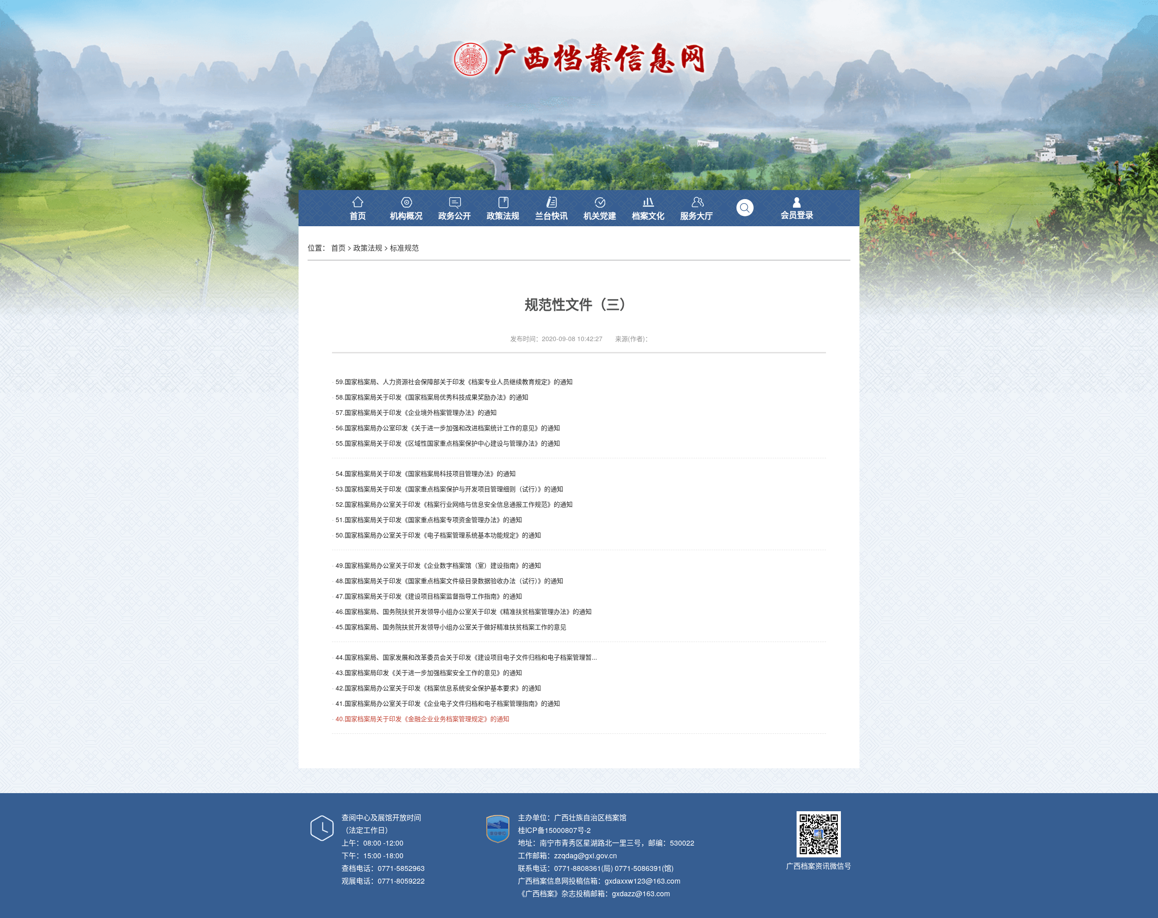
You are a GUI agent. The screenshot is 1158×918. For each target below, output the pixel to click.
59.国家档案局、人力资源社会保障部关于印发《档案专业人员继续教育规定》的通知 (454, 381)
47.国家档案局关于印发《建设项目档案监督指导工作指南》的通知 (429, 595)
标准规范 (404, 248)
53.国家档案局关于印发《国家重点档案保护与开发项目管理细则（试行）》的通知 (449, 488)
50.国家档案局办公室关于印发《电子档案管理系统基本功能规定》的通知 (438, 534)
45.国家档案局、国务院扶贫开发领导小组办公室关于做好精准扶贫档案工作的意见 (451, 626)
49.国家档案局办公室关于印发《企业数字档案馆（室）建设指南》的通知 (438, 565)
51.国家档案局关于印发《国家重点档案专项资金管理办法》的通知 (429, 519)
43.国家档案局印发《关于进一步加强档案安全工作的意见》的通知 (429, 672)
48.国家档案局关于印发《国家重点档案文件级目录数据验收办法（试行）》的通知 (449, 580)
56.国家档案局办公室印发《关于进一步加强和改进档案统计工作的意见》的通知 (448, 427)
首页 (338, 248)
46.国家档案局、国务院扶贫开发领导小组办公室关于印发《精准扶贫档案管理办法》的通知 (464, 611)
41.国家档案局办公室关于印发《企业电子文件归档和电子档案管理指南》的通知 (448, 703)
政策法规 (367, 248)
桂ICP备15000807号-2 (554, 830)
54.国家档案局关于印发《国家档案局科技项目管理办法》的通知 (426, 473)
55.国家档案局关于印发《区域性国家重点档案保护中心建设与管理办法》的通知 (448, 442)
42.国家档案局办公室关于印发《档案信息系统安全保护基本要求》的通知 (438, 687)
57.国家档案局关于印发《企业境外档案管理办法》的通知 (416, 412)
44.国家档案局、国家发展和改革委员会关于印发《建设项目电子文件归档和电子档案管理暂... (466, 656)
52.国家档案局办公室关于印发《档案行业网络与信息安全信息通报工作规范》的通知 (454, 504)
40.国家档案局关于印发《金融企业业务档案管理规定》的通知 (422, 718)
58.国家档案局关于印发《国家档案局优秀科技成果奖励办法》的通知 (432, 396)
